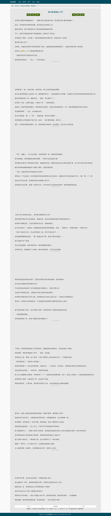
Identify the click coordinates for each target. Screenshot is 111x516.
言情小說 (17, 6)
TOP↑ (70, 514)
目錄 (74, 14)
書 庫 (24, 1)
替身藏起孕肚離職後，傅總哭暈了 (28, 6)
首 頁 (19, 1)
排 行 (29, 1)
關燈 (28, 14)
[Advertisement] (55, 73)
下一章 (82, 506)
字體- (33, 14)
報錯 (82, 14)
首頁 (12, 6)
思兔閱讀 (13, 2)
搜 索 (38, 1)
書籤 (78, 14)
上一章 (28, 506)
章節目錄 (55, 506)
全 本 (33, 1)
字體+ (37, 14)
